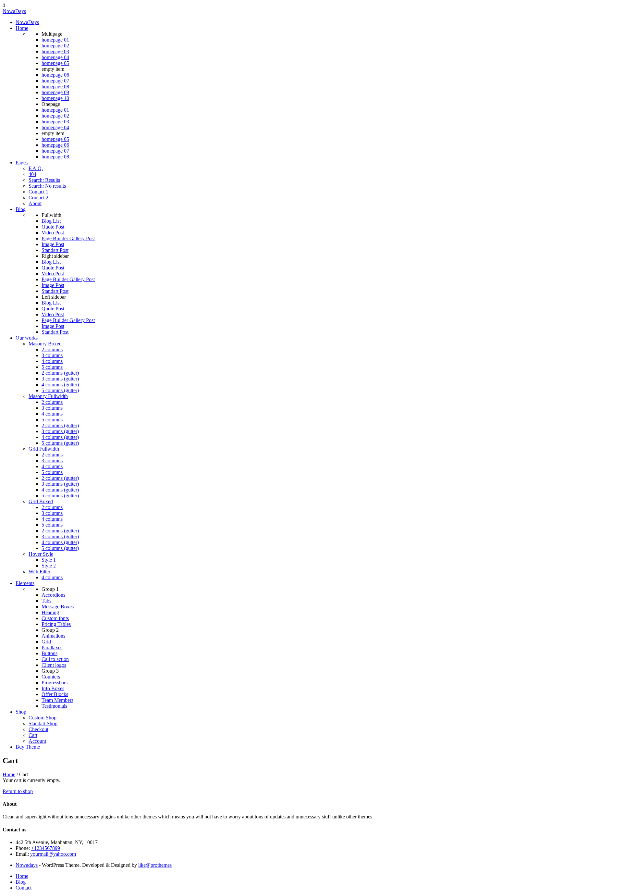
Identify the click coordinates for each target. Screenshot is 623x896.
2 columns (52, 349)
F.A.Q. (36, 168)
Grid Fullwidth (44, 449)
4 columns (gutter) (60, 384)
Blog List (51, 221)
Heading (50, 612)
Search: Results (44, 180)
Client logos (54, 665)
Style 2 (49, 565)
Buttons (49, 653)
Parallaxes (52, 647)
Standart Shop (43, 723)
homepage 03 (55, 51)
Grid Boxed (41, 501)
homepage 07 (55, 80)
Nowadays (27, 865)
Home (22, 28)
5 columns (52, 367)
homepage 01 (55, 40)
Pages (22, 162)
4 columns (52, 361)
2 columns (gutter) (60, 373)
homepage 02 (55, 45)
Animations (53, 636)
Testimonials (54, 706)
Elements (25, 583)
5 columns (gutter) (60, 390)
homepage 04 (55, 57)
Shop (21, 712)
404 (32, 174)
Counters (51, 676)
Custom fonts (55, 618)
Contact (23, 887)
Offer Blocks (55, 694)
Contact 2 (38, 197)
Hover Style (41, 554)
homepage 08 (55, 86)
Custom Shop (42, 717)
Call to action (55, 659)
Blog (21, 209)
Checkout (38, 729)
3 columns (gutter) (60, 378)
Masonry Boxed (45, 343)
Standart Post (55, 250)
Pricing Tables (56, 624)
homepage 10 (55, 98)
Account (37, 741)
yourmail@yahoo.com (53, 854)
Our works (27, 338)
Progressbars (54, 682)
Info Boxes (53, 688)
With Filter (39, 571)
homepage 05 (55, 63)
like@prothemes (155, 865)
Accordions (53, 595)
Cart (33, 735)
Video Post (53, 232)
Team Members (57, 700)
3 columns (52, 355)
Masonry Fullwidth (48, 396)
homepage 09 (55, 92)
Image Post (53, 244)
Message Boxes (58, 606)
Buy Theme (28, 747)
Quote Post (53, 227)
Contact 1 (38, 191)
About (35, 203)
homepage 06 (55, 75)
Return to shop (18, 791)
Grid (46, 641)
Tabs (46, 601)
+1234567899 (45, 848)
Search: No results (47, 186)
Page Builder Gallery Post (68, 238)
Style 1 (49, 560)
